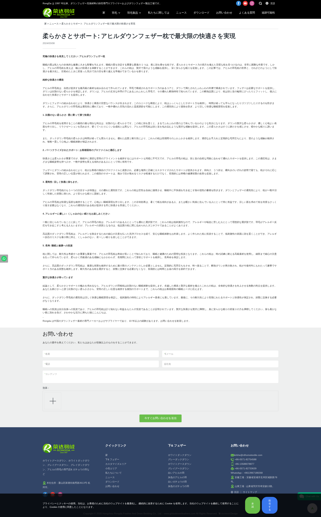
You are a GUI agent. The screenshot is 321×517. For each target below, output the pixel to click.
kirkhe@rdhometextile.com (248, 455)
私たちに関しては (158, 12)
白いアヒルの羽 (176, 472)
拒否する (270, 505)
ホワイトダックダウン (179, 455)
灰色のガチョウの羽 (178, 486)
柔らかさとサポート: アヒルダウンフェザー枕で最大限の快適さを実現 (98, 23)
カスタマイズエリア (115, 464)
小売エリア (111, 468)
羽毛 (114, 12)
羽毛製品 (132, 12)
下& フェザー (112, 459)
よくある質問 (247, 12)
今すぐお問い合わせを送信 (160, 418)
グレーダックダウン (178, 459)
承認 (252, 505)
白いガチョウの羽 (177, 481)
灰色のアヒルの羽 (177, 477)
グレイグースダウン (178, 468)
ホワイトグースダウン (179, 464)
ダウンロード (201, 12)
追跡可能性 (268, 12)
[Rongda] (4, 259)
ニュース (181, 12)
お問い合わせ (224, 12)
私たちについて (113, 472)
